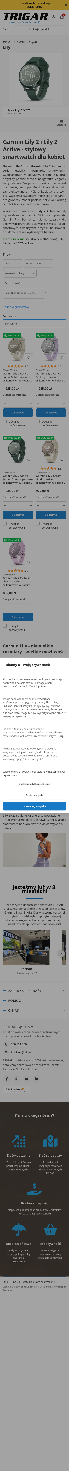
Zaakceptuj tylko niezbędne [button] (34, 784)
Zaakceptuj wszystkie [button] (34, 806)
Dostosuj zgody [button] (34, 795)
